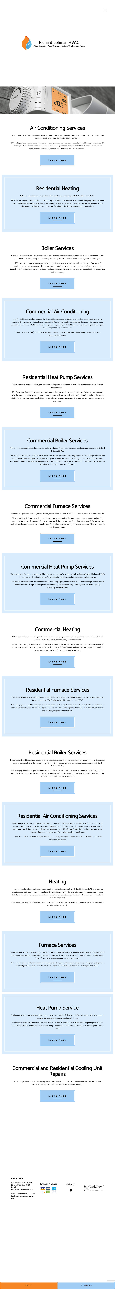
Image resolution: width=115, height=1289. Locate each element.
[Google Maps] (71, 1191)
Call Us (28, 1285)
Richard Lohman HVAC (59, 43)
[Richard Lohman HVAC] (26, 43)
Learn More (57, 160)
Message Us (86, 1285)
